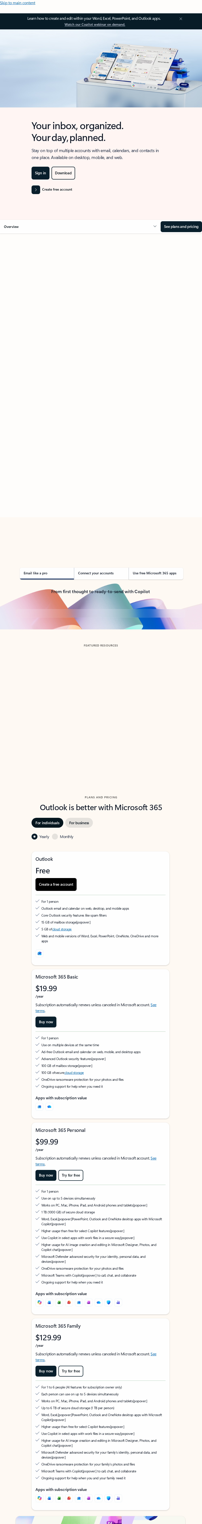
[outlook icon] (39, 1045)
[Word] (49, 1395)
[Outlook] (39, 1199)
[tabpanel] (100, 394)
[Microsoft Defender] (108, 1395)
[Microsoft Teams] (118, 1395)
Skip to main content (17, 2)
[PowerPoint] (69, 1395)
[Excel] (59, 1395)
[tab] (29, 283)
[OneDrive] (49, 1199)
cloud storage (62, 1021)
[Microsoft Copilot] (39, 1395)
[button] (80, 227)
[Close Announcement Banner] (180, 18)
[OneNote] (89, 1395)
